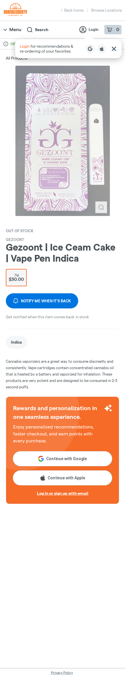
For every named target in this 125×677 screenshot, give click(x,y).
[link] (16, 342)
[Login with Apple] (101, 48)
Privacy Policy (62, 672)
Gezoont (15, 239)
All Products (16, 58)
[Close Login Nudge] (114, 49)
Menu (15, 29)
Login (94, 29)
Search (41, 29)
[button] (68, 48)
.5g (16, 277)
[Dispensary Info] (5, 44)
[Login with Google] (90, 48)
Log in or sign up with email (62, 493)
